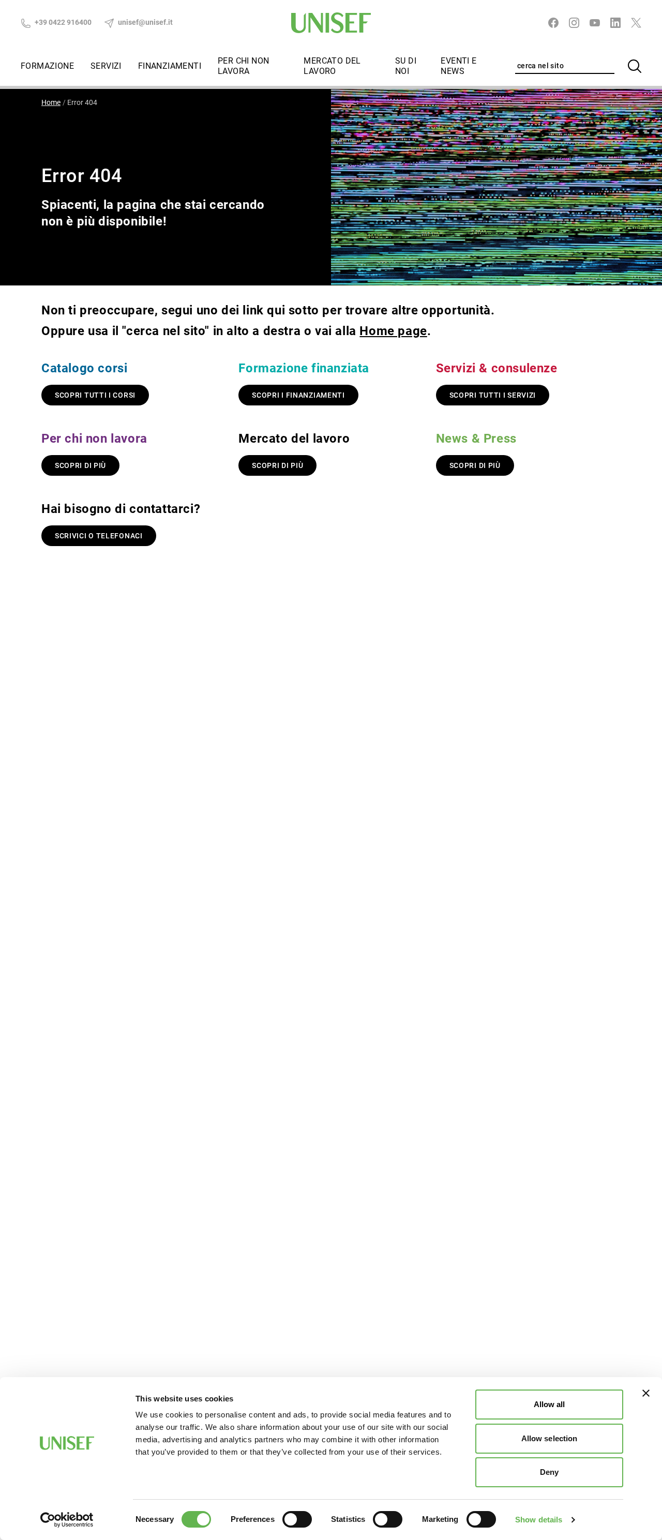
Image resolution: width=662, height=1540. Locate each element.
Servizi (106, 66)
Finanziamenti (169, 66)
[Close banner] (646, 1393)
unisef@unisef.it (144, 22)
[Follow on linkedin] (615, 23)
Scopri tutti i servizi (492, 395)
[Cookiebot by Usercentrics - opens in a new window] (67, 1520)
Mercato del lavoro (332, 66)
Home (51, 102)
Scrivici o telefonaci (99, 536)
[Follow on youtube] (595, 23)
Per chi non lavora (243, 66)
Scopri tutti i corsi (95, 395)
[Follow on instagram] (574, 23)
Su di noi (405, 66)
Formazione (47, 66)
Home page (393, 331)
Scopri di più (80, 465)
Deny (549, 1472)
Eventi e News (458, 66)
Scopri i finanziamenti (298, 395)
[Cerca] (634, 66)
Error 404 (82, 102)
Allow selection (549, 1438)
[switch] (297, 1519)
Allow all (549, 1404)
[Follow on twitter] (636, 23)
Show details (538, 1519)
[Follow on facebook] (553, 23)
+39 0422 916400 (62, 22)
